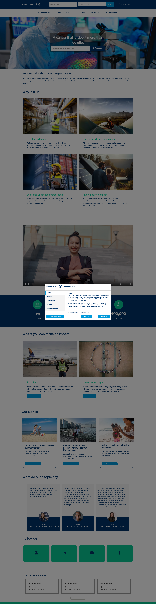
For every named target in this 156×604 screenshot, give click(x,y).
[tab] (55, 293)
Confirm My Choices (55, 316)
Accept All (104, 316)
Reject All (86, 316)
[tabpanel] (88, 307)
